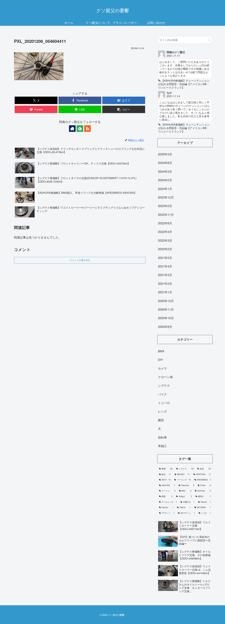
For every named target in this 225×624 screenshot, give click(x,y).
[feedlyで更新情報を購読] (80, 128)
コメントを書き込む (80, 260)
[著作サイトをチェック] (72, 128)
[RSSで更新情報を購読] (87, 128)
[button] (123, 109)
